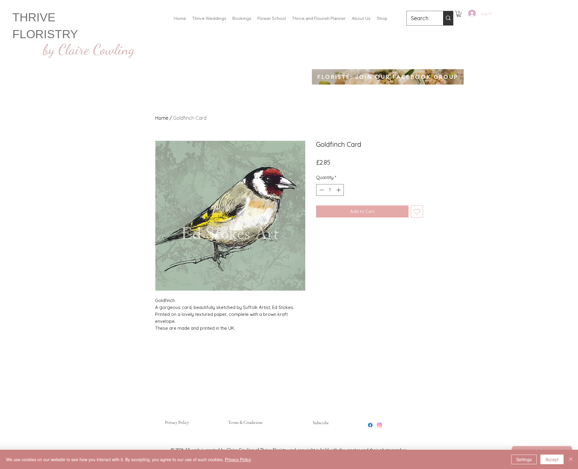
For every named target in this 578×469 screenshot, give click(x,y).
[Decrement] (321, 190)
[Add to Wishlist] (417, 211)
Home (161, 118)
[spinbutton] (330, 190)
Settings (524, 459)
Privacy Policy (177, 422)
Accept (551, 459)
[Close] (570, 459)
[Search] (448, 18)
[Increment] (339, 190)
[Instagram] (379, 425)
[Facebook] (370, 425)
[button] (458, 14)
